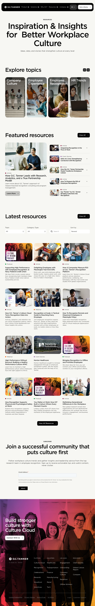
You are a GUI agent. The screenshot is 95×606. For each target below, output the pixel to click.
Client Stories (78, 563)
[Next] (88, 70)
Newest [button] (74, 231)
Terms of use (41, 597)
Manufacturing (52, 577)
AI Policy (51, 597)
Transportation (52, 568)
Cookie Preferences (15, 597)
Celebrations (39, 572)
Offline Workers (66, 584)
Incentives (38, 587)
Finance (50, 572)
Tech (49, 587)
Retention (64, 579)
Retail (49, 582)
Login (69, 597)
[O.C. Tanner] (20, 558)
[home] (12, 7)
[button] (25, 7)
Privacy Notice (29, 597)
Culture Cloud (39, 563)
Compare (76, 574)
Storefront (38, 582)
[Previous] (84, 70)
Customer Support (79, 597)
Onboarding (64, 568)
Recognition (38, 568)
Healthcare (51, 563)
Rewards (37, 577)
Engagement (65, 563)
